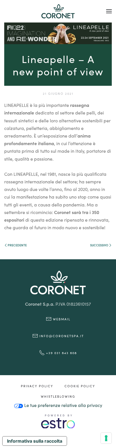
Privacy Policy (37, 386)
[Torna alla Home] (58, 11)
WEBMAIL (61, 319)
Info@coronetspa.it (61, 336)
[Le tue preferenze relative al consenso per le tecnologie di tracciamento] (106, 438)
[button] (109, 11)
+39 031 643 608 (61, 352)
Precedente (17, 245)
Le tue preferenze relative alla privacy (62, 405)
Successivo (99, 245)
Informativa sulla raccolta (34, 441)
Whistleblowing (58, 396)
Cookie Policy (79, 386)
